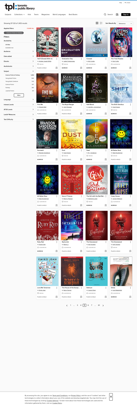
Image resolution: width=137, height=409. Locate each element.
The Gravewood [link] (91, 242)
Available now (9, 48)
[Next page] (103, 305)
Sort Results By (111, 23)
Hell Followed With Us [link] (44, 59)
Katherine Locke (92, 199)
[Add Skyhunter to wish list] (81, 251)
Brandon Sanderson (44, 153)
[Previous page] (67, 305)
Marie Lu (66, 244)
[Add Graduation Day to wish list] (81, 68)
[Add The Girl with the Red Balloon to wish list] (105, 205)
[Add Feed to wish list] (105, 159)
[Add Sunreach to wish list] (56, 159)
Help (120, 3)
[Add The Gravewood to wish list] (105, 251)
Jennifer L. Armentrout (94, 107)
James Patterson (117, 199)
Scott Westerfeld (117, 290)
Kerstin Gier (42, 244)
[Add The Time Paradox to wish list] (130, 68)
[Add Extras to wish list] (130, 297)
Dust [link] (63, 150)
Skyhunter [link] (65, 242)
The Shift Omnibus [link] (117, 105)
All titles (8, 45)
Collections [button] (18, 14)
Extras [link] (113, 288)
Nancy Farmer (67, 290)
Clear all (30, 28)
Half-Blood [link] (90, 105)
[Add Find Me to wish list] (56, 114)
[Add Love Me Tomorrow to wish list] (56, 297)
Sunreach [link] (40, 150)
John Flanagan (68, 107)
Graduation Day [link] (67, 59)
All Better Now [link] (116, 150)
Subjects (8, 14)
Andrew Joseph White (45, 61)
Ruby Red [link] (40, 242)
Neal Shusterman (117, 153)
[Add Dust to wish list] (81, 159)
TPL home (127, 3)
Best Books (73, 14)
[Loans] (117, 15)
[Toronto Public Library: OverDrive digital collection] (19, 7)
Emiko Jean (42, 290)
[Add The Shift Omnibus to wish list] (130, 114)
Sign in (125, 14)
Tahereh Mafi (42, 107)
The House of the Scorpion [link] (71, 288)
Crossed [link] (89, 59)
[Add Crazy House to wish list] (130, 205)
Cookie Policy (57, 403)
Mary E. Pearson (68, 199)
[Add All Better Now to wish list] (130, 159)
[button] (108, 15)
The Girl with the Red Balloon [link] (95, 196)
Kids (29, 14)
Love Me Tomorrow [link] (43, 288)
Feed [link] (88, 150)
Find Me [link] (40, 105)
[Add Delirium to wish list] (105, 297)
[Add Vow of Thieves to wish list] (81, 205)
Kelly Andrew (92, 244)
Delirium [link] (89, 288)
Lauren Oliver (92, 290)
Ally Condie (91, 61)
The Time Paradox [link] (117, 59)
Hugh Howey (116, 107)
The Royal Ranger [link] (68, 105)
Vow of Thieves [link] (67, 196)
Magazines (46, 14)
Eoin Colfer (116, 61)
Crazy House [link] (115, 196)
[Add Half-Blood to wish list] (105, 114)
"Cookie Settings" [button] (53, 401)
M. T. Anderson (92, 153)
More (18, 95)
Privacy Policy (76, 396)
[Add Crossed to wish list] (105, 68)
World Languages (59, 14)
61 (99, 305)
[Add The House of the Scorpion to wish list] (81, 297)
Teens (36, 14)
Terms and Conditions (60, 396)
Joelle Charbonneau (69, 61)
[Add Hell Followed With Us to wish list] (56, 68)
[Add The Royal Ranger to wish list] (81, 114)
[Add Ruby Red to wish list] (56, 251)
